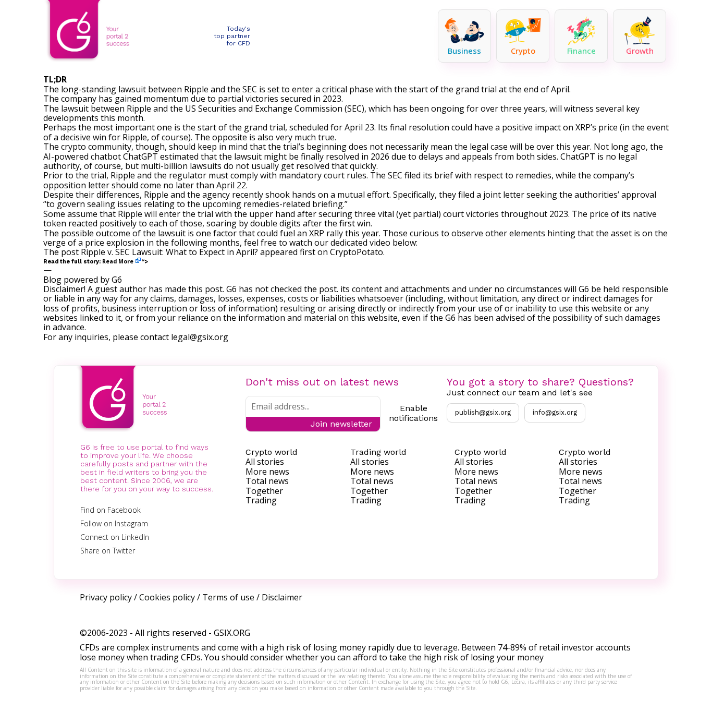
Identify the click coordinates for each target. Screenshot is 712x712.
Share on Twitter (107, 551)
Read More (117, 261)
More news (267, 471)
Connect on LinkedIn (114, 537)
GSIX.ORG (232, 632)
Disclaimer (282, 597)
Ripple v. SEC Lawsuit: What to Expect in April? (169, 252)
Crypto (523, 50)
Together (264, 491)
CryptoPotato (356, 252)
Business (464, 50)
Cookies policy (167, 597)
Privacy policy (106, 597)
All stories (264, 461)
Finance (581, 50)
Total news (267, 481)
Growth (640, 50)
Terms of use (228, 597)
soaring (221, 223)
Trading (261, 500)
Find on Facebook (110, 510)
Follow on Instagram (114, 523)
